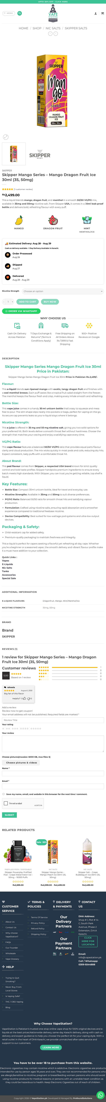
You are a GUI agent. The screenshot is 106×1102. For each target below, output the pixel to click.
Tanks (5, 571)
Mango (58, 601)
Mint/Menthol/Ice (71, 601)
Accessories (9, 575)
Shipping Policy (38, 934)
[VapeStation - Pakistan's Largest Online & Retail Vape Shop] (53, 13)
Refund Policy (37, 928)
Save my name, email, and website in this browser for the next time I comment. (46, 794)
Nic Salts (53, 28)
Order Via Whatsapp (22, 311)
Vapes (5, 560)
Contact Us (11, 927)
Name (6, 768)
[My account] (95, 13)
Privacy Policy (38, 923)
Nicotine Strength (10, 291)
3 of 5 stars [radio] (14, 728)
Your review (8, 733)
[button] (8, 13)
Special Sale (9, 578)
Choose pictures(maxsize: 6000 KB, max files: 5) (26, 757)
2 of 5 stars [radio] (7, 728)
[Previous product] (56, 33)
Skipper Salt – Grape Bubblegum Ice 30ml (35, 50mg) (88, 875)
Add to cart (27, 301)
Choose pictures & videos (21, 762)
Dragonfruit (48, 601)
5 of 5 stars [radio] (35, 728)
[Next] (98, 89)
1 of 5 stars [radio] (2, 728)
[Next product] (50, 33)
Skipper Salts (76, 28)
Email (5, 781)
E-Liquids (7, 564)
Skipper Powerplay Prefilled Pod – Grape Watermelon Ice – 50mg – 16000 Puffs (18, 875)
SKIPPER (7, 170)
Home (23, 28)
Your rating (7, 724)
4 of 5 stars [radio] (24, 728)
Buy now (50, 301)
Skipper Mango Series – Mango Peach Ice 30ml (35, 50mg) (53, 875)
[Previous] (7, 89)
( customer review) (23, 189)
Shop (37, 28)
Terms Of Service (39, 917)
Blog (8, 1007)
